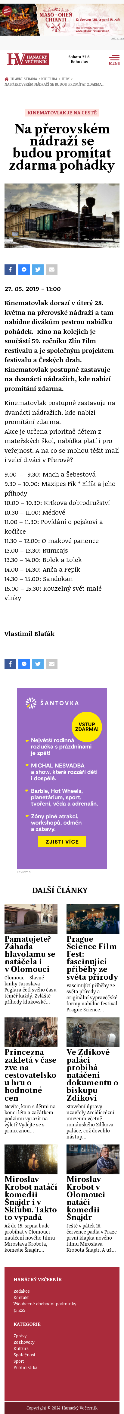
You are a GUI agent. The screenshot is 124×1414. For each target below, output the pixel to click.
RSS (22, 1310)
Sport (19, 1361)
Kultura (50, 78)
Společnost (25, 1355)
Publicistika (25, 1367)
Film (67, 78)
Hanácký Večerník (28, 59)
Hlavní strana (25, 78)
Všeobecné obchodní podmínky (45, 1304)
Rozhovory (24, 1342)
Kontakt (21, 1297)
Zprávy (20, 1336)
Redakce (22, 1291)
